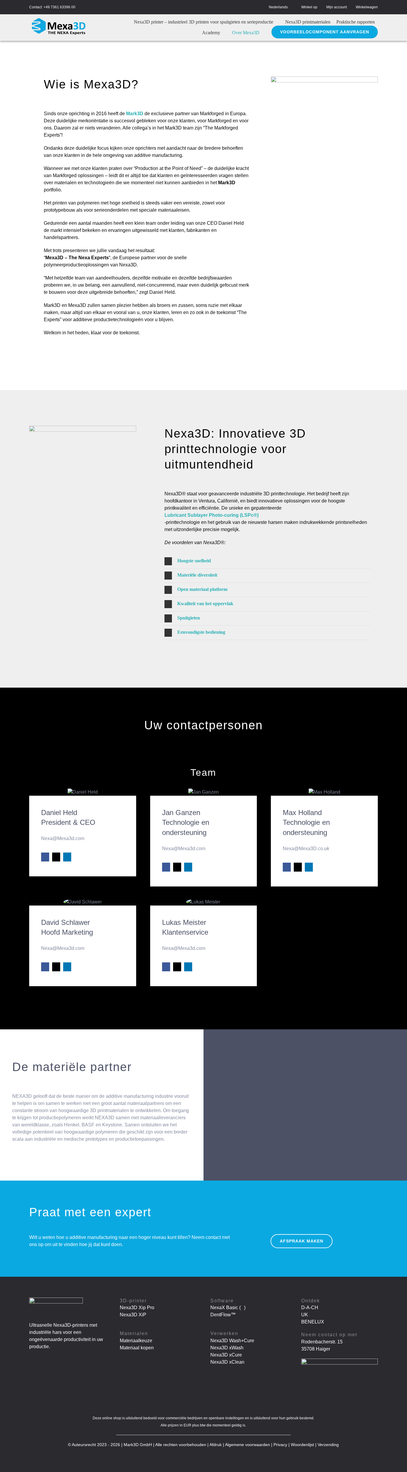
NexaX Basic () (228, 1307)
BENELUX (312, 1321)
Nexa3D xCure (226, 1354)
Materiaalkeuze (136, 1340)
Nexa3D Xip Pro (137, 1307)
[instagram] (48, 1367)
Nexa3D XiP (133, 1314)
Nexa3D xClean (227, 1362)
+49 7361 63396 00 (59, 7)
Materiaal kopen (137, 1347)
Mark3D (134, 113)
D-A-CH (309, 1307)
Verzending (328, 1444)
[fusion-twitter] (56, 857)
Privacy (280, 1444)
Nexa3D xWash (226, 1347)
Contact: (36, 7)
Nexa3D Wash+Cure (232, 1340)
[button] (267, 561)
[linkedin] (34, 1367)
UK (304, 1314)
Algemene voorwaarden (247, 1444)
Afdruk (215, 1444)
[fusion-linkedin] (67, 857)
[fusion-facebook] (45, 857)
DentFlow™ (223, 1314)
